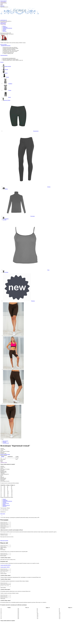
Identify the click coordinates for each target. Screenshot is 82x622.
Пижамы (6, 69)
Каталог (4, 26)
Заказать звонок (3, 22)
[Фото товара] (13, 335)
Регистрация (2, 528)
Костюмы (4, 219)
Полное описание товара (5, 454)
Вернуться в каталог (4, 540)
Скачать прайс (3, 24)
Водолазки (33, 216)
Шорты (6, 188)
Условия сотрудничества (7, 28)
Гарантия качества (3, 55)
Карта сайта (2, 513)
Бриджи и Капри (7, 100)
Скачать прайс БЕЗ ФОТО (5, 565)
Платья (7, 77)
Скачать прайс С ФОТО (5, 567)
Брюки (9, 97)
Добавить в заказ (3, 462)
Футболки (6, 272)
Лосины (48, 186)
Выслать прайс (3, 555)
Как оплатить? (5, 440)
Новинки (33, 300)
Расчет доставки (3, 44)
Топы (48, 269)
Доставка (4, 29)
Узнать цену (2, 598)
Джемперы (6, 218)
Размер (2, 456)
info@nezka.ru (3, 23)
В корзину (2, 5)
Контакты (4, 31)
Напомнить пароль (4, 534)
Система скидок (6, 442)
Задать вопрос (3, 1)
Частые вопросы (3, 0)
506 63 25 (3, 20)
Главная (4, 499)
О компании (5, 27)
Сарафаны (10, 83)
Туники (9, 90)
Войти (1, 3)
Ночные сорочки (7, 66)
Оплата (4, 30)
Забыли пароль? (3, 547)
